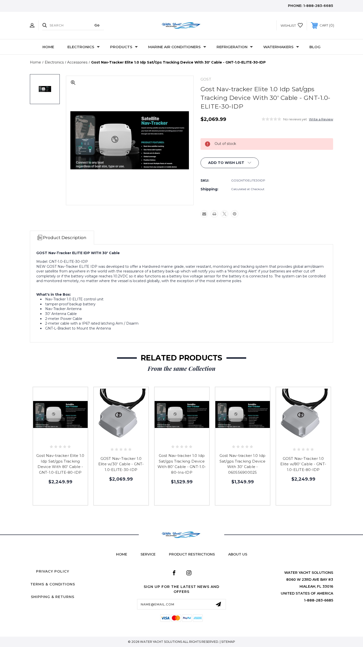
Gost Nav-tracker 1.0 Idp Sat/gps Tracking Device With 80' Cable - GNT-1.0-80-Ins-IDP (182, 464)
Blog (315, 47)
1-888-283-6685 (318, 5)
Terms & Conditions (52, 584)
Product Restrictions (192, 554)
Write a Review (321, 119)
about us (237, 554)
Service (148, 554)
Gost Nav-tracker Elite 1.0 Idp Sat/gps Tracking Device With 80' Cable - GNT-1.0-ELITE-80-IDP (60, 464)
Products (121, 47)
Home (48, 47)
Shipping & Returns (52, 597)
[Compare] (71, 437)
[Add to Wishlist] (60, 437)
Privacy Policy (52, 571)
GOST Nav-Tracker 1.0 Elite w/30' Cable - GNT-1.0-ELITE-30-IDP (121, 464)
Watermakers (278, 47)
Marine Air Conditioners (174, 47)
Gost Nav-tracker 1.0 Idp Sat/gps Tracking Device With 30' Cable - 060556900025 (243, 464)
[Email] (204, 214)
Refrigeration (232, 47)
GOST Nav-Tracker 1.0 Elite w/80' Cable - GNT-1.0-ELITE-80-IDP (303, 464)
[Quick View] (49, 437)
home (121, 554)
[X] (224, 214)
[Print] (214, 214)
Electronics (80, 47)
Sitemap (228, 642)
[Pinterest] (234, 214)
